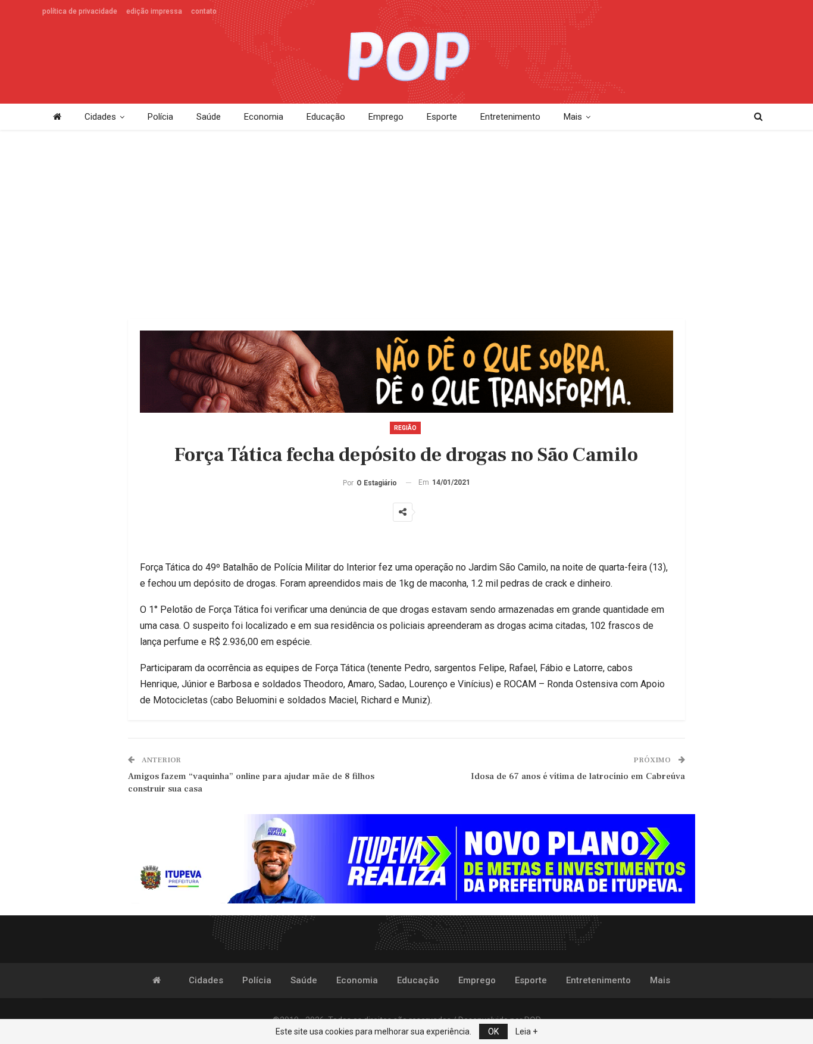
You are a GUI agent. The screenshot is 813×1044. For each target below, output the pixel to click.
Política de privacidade (79, 11)
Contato (204, 11)
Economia (263, 116)
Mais (573, 116)
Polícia (160, 116)
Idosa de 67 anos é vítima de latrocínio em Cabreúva (578, 776)
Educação (326, 116)
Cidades (100, 116)
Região (405, 428)
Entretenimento (510, 116)
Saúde (208, 116)
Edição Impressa (154, 11)
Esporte (442, 116)
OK (493, 1031)
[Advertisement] (406, 225)
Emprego (386, 116)
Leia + (526, 1031)
